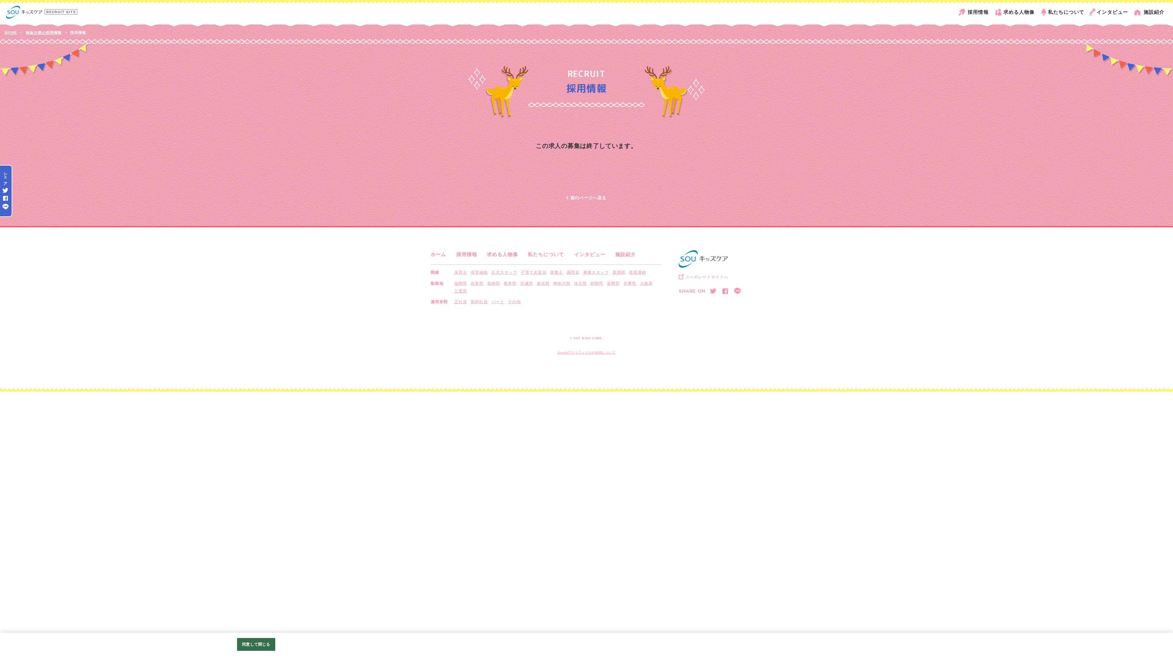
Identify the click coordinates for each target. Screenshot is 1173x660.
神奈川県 (561, 283)
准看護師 (637, 272)
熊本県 (510, 283)
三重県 (460, 291)
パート (497, 301)
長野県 (613, 283)
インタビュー (1112, 12)
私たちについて (1066, 12)
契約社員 (479, 301)
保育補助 (479, 272)
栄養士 (556, 272)
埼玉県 (580, 283)
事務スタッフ (596, 272)
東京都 (543, 283)
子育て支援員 (533, 272)
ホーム (438, 254)
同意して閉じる (256, 644)
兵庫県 (629, 283)
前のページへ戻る (589, 198)
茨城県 (526, 283)
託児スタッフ (504, 272)
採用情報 (978, 12)
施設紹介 (1154, 12)
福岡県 (460, 283)
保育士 (460, 272)
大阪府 (646, 283)
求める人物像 (1019, 12)
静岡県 (596, 283)
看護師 (618, 272)
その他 (514, 301)
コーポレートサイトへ (706, 277)
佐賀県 (477, 283)
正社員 (460, 301)
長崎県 (493, 283)
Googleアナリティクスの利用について (586, 352)
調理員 (573, 272)
